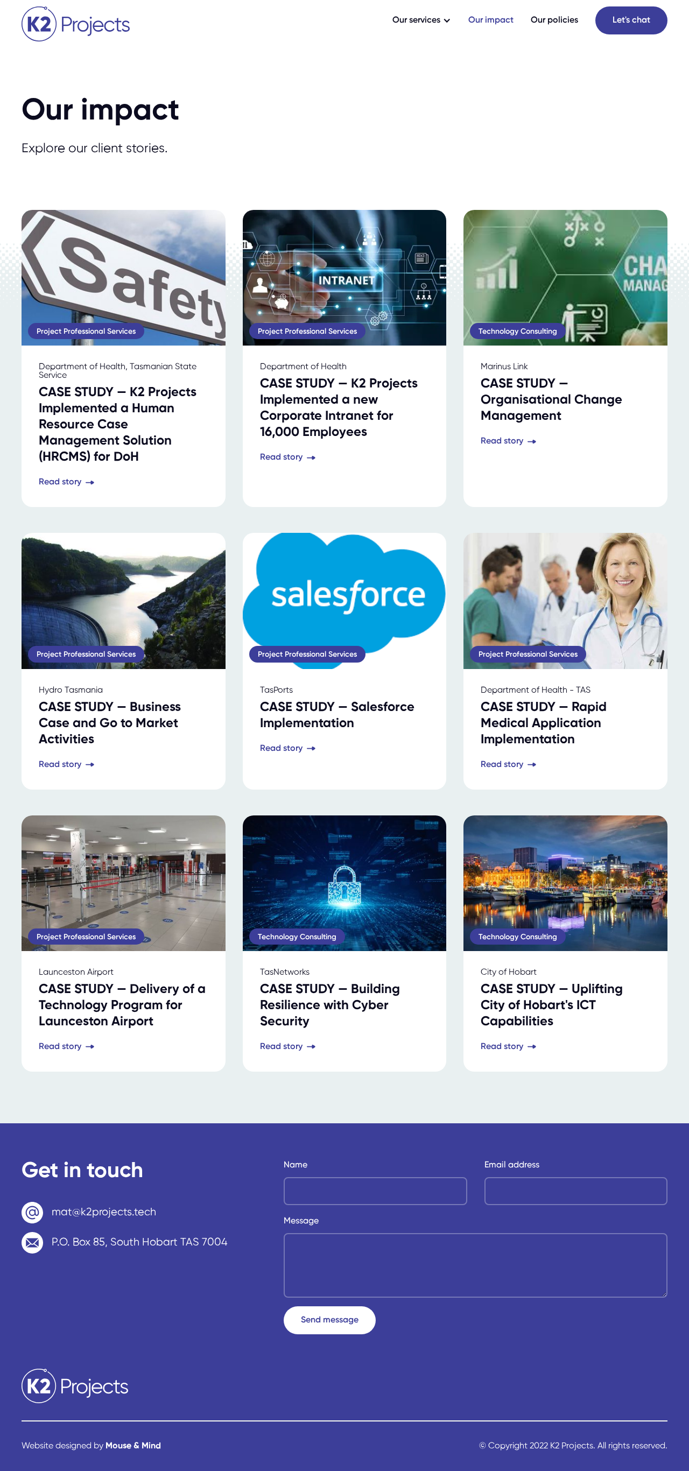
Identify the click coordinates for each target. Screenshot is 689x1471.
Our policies (554, 20)
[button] (422, 20)
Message (301, 1221)
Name (295, 1165)
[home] (76, 23)
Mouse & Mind (133, 1446)
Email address (511, 1165)
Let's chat (631, 20)
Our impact (491, 20)
